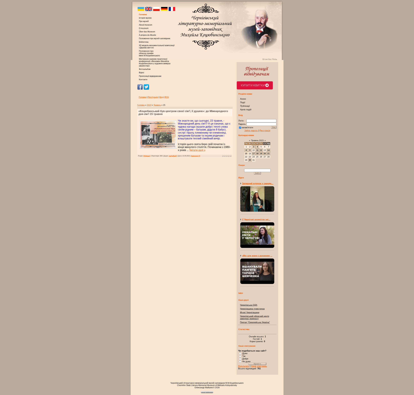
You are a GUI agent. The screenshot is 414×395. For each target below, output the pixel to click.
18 (257, 153)
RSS (167, 97)
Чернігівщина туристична (252, 309)
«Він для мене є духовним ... (257, 255)
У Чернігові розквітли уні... (256, 219)
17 (253, 153)
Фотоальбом (144, 69)
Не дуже (246, 361)
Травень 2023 (257, 140)
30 (250, 160)
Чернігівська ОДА (248, 305)
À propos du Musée (147, 35)
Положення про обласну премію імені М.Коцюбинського (149, 53)
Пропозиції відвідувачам (150, 76)
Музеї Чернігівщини (249, 312)
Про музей (144, 21)
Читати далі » (197, 150)
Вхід (161, 97)
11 (257, 150)
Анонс (243, 99)
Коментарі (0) (195, 156)
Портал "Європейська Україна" (255, 322)
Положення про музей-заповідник (154, 38)
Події (242, 102)
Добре (245, 358)
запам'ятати (247, 127)
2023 (149, 105)
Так (243, 356)
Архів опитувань (259, 366)
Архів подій (245, 109)
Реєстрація (153, 97)
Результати (243, 366)
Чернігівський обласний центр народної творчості (254, 317)
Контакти (143, 79)
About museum (145, 25)
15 (246, 153)
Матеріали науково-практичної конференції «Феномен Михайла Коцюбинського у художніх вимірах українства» (154, 62)
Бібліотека (143, 42)
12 (261, 150)
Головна (143, 14)
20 (265, 153)
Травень (157, 105)
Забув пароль (251, 130)
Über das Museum (147, 32)
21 (268, 153)
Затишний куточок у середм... (257, 183)
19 (261, 153)
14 (268, 150)
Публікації (146, 156)
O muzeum (143, 28)
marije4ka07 (173, 156)
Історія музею (145, 18)
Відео (141, 72)
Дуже (244, 353)
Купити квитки (253, 85)
